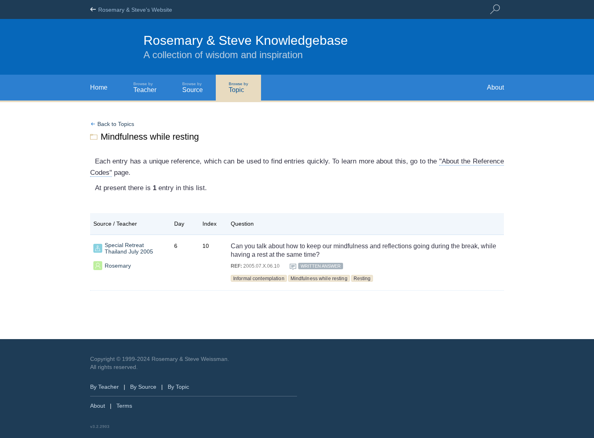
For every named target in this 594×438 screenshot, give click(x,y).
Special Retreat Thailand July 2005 (129, 248)
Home (98, 87)
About (495, 87)
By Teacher (104, 387)
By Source (143, 387)
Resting (362, 278)
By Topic (178, 387)
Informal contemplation (258, 278)
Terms (124, 405)
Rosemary (118, 265)
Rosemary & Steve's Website (135, 10)
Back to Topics (115, 124)
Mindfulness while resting (319, 278)
